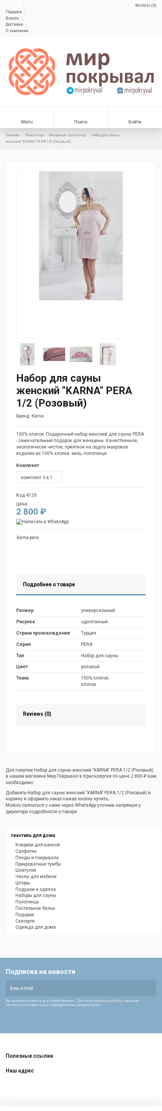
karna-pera (28, 537)
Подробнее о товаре (49, 584)
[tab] (81, 585)
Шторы (22, 883)
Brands (13, 18)
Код (20, 495)
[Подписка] (150, 988)
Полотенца (27, 902)
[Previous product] (147, 138)
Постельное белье (35, 908)
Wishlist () (145, 5)
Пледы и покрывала (37, 857)
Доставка (15, 24)
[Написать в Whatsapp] (42, 521)
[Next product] (153, 138)
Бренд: (23, 416)
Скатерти (25, 921)
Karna (38, 416)
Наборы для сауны (35, 895)
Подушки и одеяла (35, 889)
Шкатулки (25, 870)
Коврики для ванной (37, 845)
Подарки (14, 11)
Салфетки (26, 851)
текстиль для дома (33, 835)
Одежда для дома (35, 927)
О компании (17, 30)
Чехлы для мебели (36, 876)
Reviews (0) (37, 714)
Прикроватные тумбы (38, 864)
